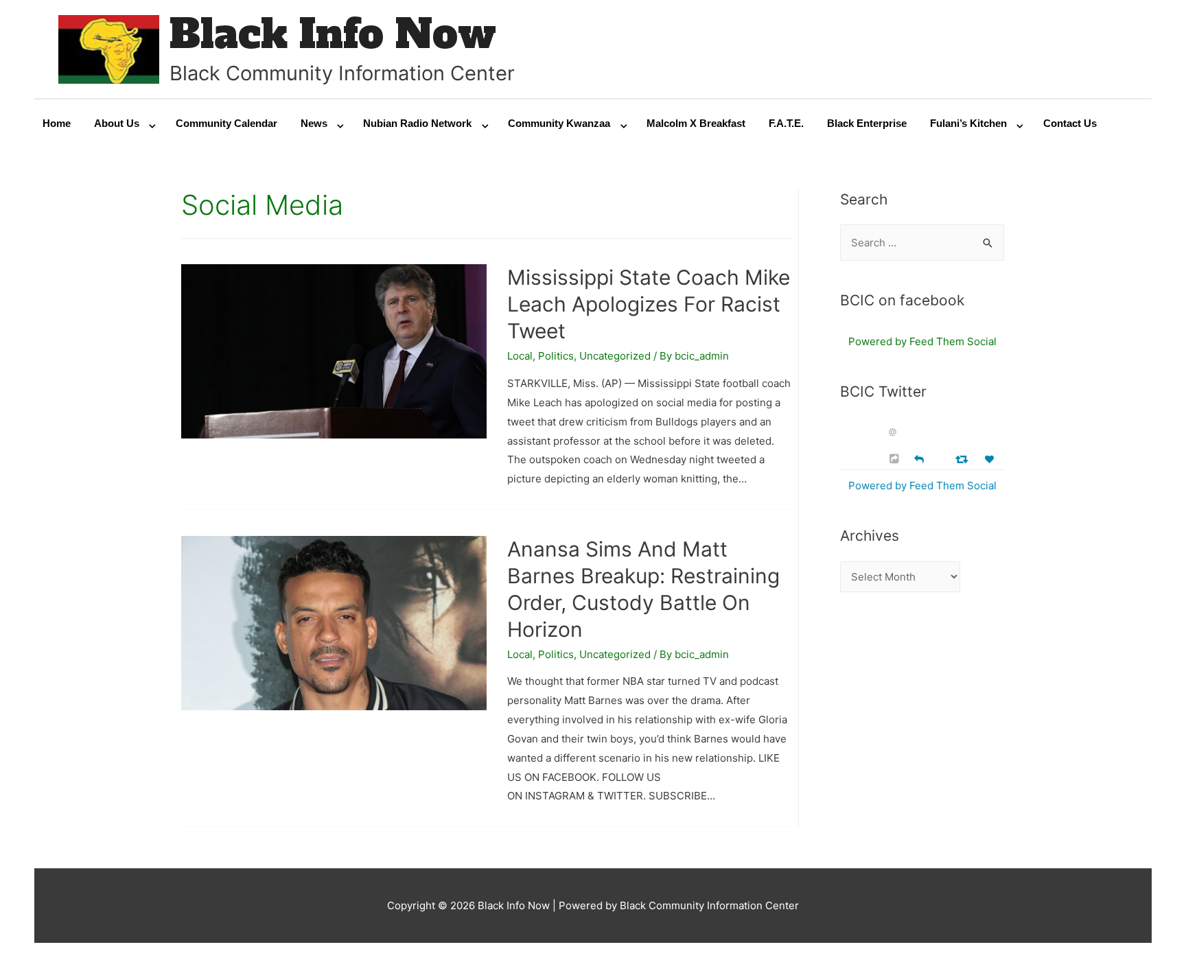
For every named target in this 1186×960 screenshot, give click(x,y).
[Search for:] (922, 242)
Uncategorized (615, 355)
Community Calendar (226, 123)
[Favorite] (991, 459)
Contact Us (1070, 123)
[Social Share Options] (896, 459)
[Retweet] (963, 459)
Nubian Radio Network (417, 123)
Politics (556, 355)
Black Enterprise (867, 123)
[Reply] (919, 458)
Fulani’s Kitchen (968, 123)
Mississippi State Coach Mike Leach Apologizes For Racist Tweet (648, 304)
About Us (116, 123)
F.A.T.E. (786, 123)
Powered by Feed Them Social (922, 341)
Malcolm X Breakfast (696, 123)
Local (520, 355)
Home (57, 123)
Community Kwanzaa (559, 123)
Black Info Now (333, 34)
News (314, 123)
